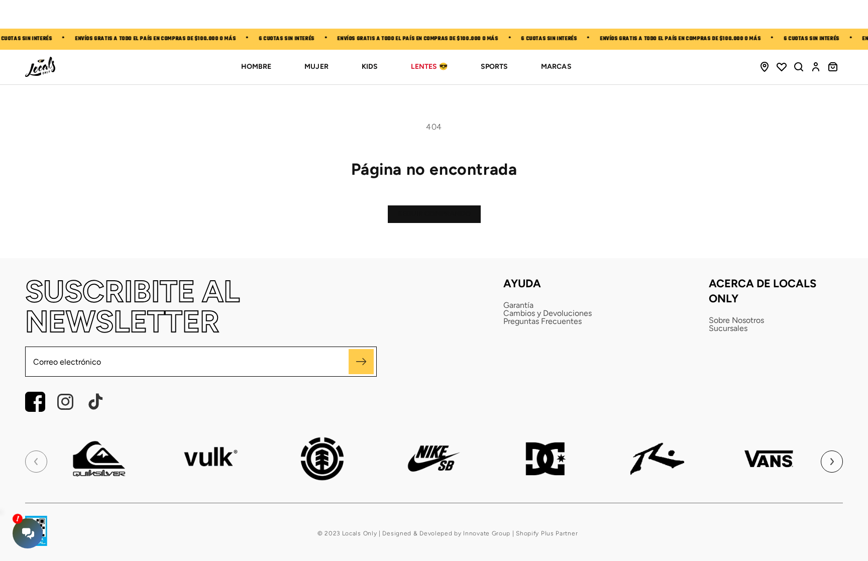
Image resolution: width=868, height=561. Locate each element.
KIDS (370, 66)
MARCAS (556, 66)
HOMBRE (256, 66)
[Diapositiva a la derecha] (832, 462)
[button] (799, 67)
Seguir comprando (434, 213)
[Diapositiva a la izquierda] (36, 462)
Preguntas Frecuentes (542, 321)
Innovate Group (486, 533)
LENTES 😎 (429, 66)
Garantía (518, 305)
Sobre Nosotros (736, 320)
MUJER (316, 66)
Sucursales (728, 328)
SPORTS (494, 66)
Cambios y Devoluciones (547, 313)
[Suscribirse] (361, 361)
